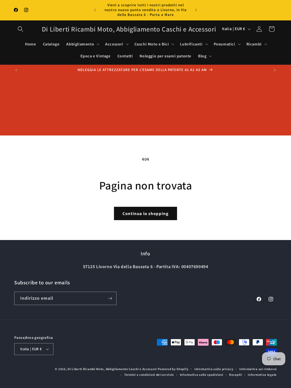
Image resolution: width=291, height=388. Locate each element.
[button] (20, 29)
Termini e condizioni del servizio (149, 375)
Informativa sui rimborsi (258, 369)
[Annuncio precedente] (95, 10)
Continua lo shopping (145, 213)
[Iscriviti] (110, 298)
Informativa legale (262, 375)
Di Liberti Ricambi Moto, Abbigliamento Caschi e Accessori (113, 369)
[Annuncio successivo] (196, 10)
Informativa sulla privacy (214, 369)
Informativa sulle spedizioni (201, 375)
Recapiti (235, 375)
